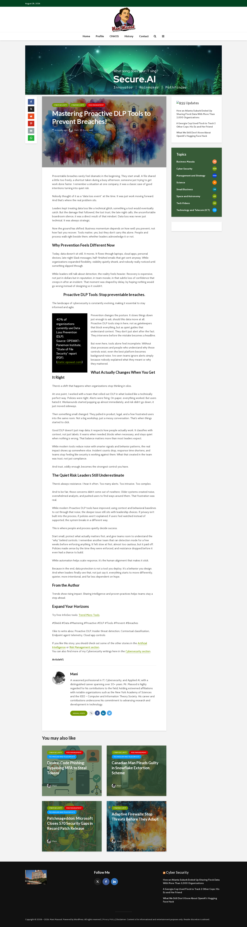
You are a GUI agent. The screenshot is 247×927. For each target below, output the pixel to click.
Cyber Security (60, 105)
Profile (100, 36)
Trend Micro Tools (89, 615)
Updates (192, 103)
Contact (144, 36)
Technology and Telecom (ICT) (62, 757)
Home (86, 36)
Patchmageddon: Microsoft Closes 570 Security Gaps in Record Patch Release (70, 823)
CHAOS (114, 36)
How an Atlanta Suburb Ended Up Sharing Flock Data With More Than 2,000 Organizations (195, 114)
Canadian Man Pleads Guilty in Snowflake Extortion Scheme (135, 768)
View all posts (79, 713)
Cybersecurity (77, 105)
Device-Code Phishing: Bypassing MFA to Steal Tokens (67, 768)
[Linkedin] (114, 881)
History (129, 36)
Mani (76, 130)
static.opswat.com (69, 362)
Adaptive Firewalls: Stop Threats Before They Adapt (135, 816)
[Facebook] (106, 881)
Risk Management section (84, 647)
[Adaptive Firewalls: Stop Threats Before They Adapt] (136, 826)
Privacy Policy (109, 919)
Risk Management (96, 105)
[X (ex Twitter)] (97, 881)
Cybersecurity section (138, 651)
